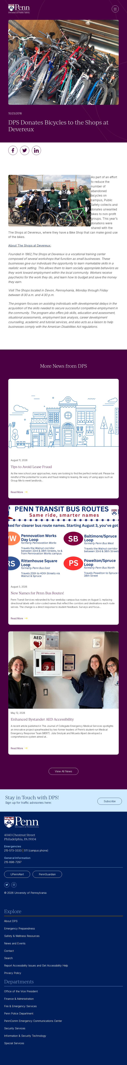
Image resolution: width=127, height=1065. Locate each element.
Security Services (14, 1028)
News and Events (14, 943)
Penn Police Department (18, 1013)
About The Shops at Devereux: (29, 245)
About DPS (11, 921)
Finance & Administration (19, 998)
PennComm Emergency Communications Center (33, 1021)
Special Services (14, 1043)
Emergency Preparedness (19, 928)
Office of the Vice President (21, 991)
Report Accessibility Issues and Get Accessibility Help (36, 965)
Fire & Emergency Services (20, 1006)
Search (8, 958)
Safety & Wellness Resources (22, 936)
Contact (9, 950)
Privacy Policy (12, 973)
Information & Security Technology (25, 1035)
